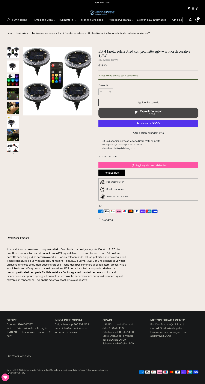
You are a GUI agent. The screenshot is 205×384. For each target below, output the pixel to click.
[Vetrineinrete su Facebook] (189, 8)
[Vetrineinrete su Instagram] (193, 8)
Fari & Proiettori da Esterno (71, 33)
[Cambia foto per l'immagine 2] (13, 66)
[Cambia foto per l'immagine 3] (13, 80)
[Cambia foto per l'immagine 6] (13, 122)
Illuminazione (22, 33)
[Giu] (13, 154)
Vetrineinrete (30, 370)
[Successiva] (185, 20)
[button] (5, 377)
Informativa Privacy (66, 332)
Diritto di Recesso (19, 356)
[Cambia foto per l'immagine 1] (13, 53)
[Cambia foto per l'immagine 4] (13, 94)
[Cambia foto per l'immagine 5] (13, 108)
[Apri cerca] (8, 20)
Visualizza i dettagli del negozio (118, 148)
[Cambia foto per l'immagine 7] (13, 135)
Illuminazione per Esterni (44, 33)
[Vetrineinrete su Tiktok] (197, 8)
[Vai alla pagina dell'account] (190, 20)
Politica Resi (111, 172)
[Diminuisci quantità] (101, 92)
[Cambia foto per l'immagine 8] (13, 149)
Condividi (107, 219)
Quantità (103, 85)
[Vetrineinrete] (102, 12)
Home (9, 33)
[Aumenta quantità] (110, 92)
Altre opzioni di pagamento (148, 132)
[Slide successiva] (195, 300)
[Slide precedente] (188, 300)
